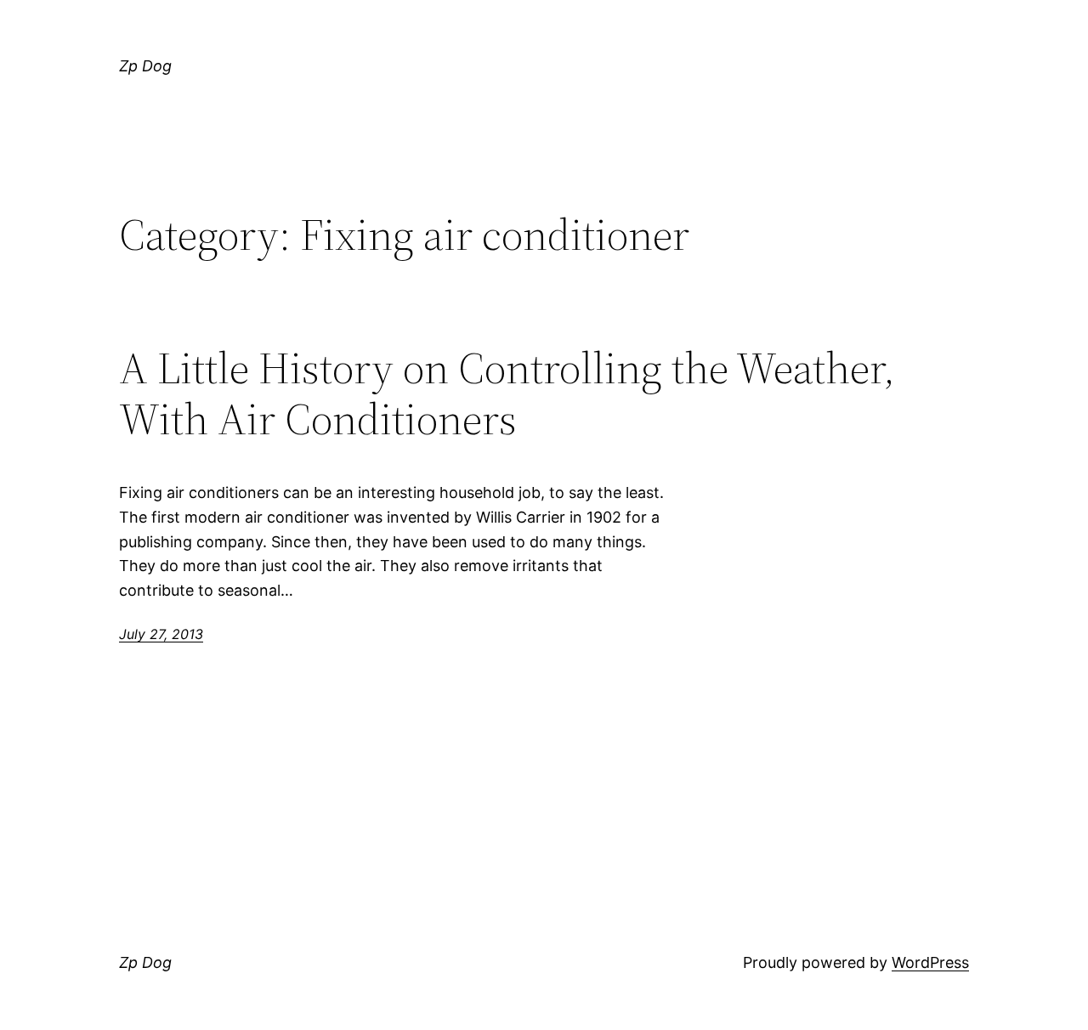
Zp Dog (145, 66)
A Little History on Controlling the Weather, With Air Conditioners (507, 393)
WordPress (930, 962)
